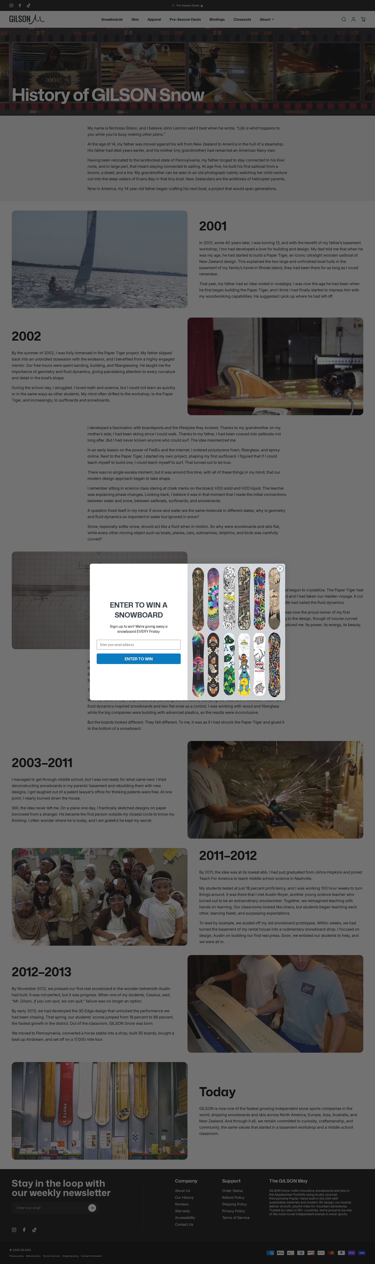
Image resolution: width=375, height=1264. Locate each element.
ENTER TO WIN (139, 658)
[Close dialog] (280, 568)
